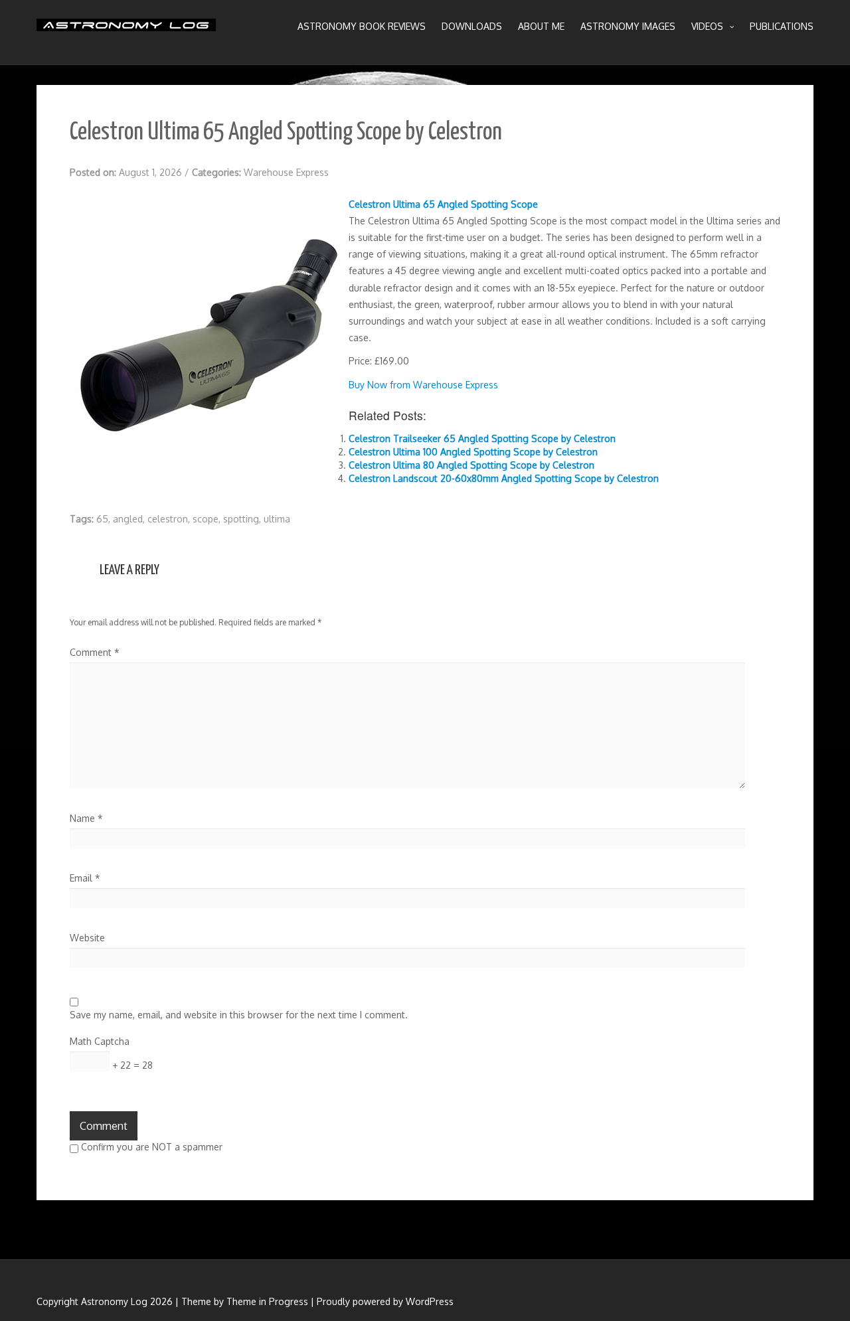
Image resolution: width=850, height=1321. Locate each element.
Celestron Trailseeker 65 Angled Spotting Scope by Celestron (482, 438)
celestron (167, 518)
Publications (781, 26)
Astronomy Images (627, 26)
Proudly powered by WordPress (385, 1301)
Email (85, 878)
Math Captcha (99, 1041)
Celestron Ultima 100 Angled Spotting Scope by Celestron (473, 451)
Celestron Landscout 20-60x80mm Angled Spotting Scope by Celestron (504, 478)
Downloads (472, 26)
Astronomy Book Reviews (362, 26)
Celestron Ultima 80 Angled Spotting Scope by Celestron (471, 465)
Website (87, 937)
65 (102, 518)
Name (86, 818)
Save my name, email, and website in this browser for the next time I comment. (239, 1014)
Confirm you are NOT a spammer (150, 1146)
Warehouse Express (286, 172)
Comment (95, 652)
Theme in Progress (267, 1301)
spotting (241, 518)
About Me (541, 26)
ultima (277, 518)
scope (205, 518)
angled (128, 518)
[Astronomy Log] (126, 30)
